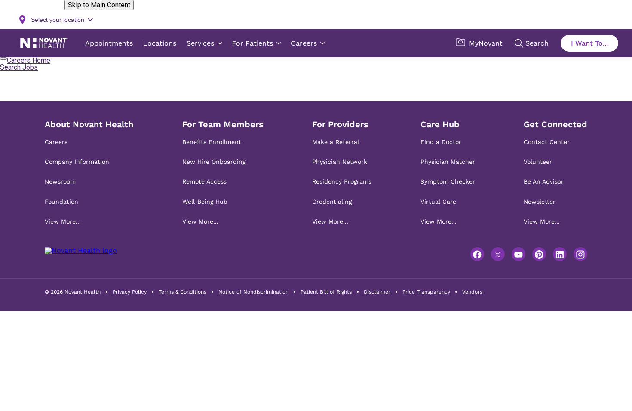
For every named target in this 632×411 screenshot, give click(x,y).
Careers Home (28, 60)
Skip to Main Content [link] (99, 5)
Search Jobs (19, 67)
